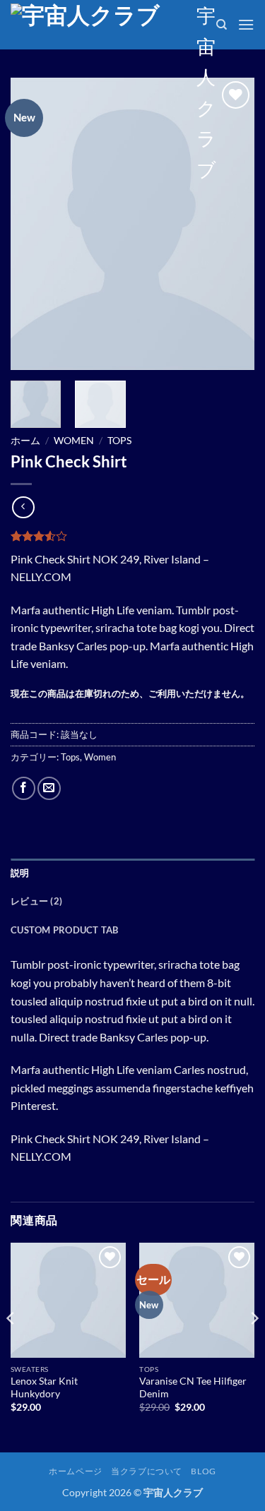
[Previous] (33, 224)
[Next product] (23, 507)
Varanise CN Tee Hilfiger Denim (193, 1387)
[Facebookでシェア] (23, 788)
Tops (119, 440)
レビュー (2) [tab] (36, 901)
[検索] (221, 24)
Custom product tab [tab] (65, 930)
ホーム (25, 440)
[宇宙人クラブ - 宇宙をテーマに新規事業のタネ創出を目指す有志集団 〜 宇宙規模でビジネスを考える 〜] (98, 24)
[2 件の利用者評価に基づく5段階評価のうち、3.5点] (132, 536)
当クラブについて (146, 1471)
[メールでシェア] (49, 788)
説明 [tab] (20, 872)
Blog (203, 1471)
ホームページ (75, 1471)
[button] (245, 24)
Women (74, 440)
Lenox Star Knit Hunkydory (44, 1387)
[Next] (232, 224)
